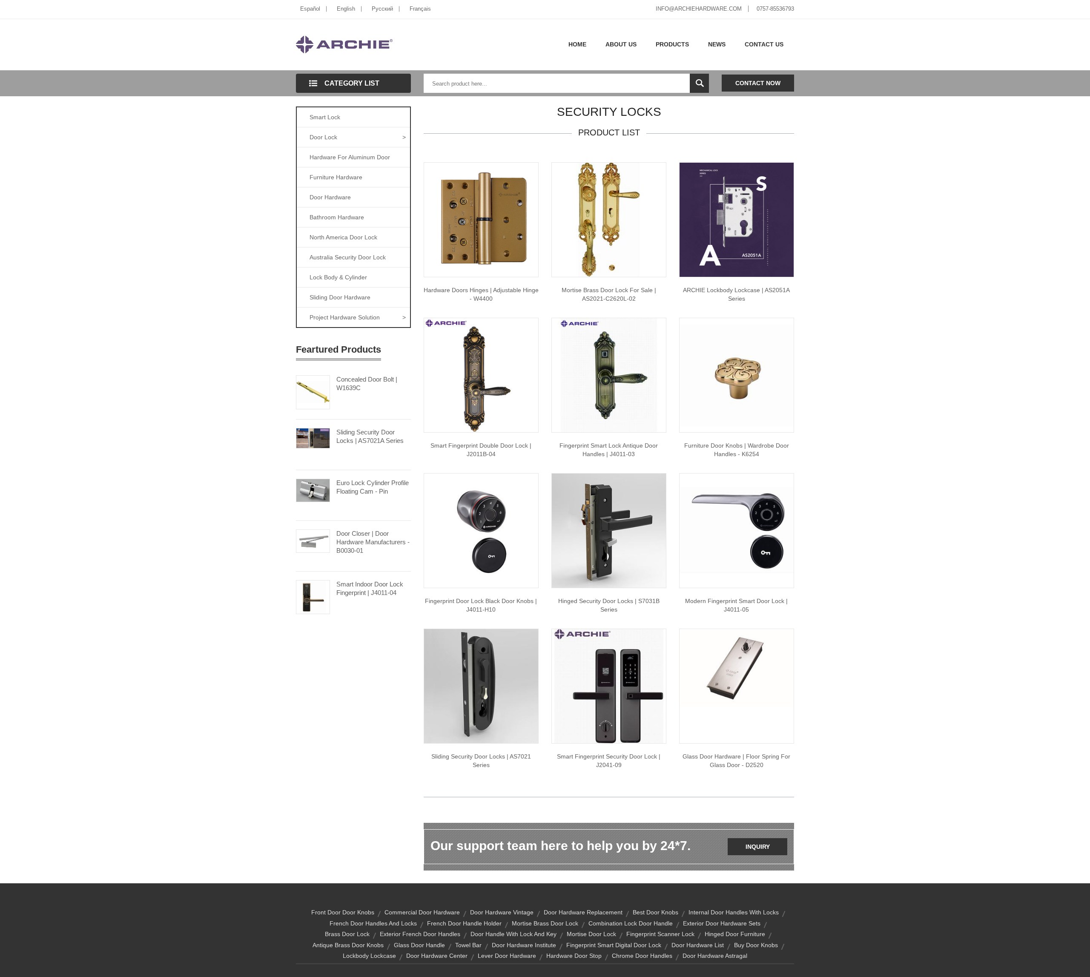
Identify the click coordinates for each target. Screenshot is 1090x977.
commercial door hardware (422, 912)
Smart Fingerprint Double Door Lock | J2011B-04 (480, 449)
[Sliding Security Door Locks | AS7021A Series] (313, 437)
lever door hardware (507, 955)
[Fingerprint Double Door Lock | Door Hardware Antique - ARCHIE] (481, 374)
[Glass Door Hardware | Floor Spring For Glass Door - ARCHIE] (737, 667)
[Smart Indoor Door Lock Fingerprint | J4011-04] (313, 596)
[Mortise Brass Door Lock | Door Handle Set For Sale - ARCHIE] (609, 219)
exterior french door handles (420, 934)
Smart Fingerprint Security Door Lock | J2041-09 (608, 760)
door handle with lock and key (513, 934)
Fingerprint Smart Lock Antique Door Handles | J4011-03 (608, 449)
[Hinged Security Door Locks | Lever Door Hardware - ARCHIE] (609, 530)
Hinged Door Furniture (735, 934)
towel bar (468, 945)
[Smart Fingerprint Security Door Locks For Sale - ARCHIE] (609, 685)
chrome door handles (642, 955)
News (717, 44)
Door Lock (358, 137)
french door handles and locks (373, 923)
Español (310, 9)
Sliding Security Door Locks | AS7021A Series (370, 436)
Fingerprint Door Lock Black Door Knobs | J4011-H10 (481, 605)
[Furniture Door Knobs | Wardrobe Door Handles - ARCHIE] (737, 374)
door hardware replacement (583, 912)
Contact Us (764, 44)
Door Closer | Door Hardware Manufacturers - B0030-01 (373, 542)
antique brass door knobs (348, 945)
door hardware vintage (502, 912)
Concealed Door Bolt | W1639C (366, 383)
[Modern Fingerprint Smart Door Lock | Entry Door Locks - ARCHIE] (737, 530)
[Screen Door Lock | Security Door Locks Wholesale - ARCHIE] (481, 685)
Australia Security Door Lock (348, 257)
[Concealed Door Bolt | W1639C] (313, 391)
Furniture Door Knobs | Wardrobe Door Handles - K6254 (736, 449)
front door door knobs (342, 912)
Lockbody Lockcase (369, 955)
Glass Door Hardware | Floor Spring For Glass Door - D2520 (736, 760)
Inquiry (758, 846)
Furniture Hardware (336, 177)
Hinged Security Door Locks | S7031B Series (609, 605)
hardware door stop (574, 955)
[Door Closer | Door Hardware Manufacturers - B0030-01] (313, 540)
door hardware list (697, 945)
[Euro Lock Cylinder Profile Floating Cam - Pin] (313, 489)
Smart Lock (325, 117)
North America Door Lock (343, 237)
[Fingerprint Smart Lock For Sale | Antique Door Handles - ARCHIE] (609, 374)
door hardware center (437, 955)
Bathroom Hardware (337, 217)
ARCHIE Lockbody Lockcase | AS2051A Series (736, 294)
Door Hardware (330, 197)
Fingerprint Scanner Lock (660, 934)
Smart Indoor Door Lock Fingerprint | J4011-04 (369, 588)
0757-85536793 (775, 9)
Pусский (382, 9)
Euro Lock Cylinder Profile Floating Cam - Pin (372, 487)
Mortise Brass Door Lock (545, 923)
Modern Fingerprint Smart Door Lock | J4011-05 (736, 605)
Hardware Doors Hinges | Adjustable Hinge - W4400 (481, 294)
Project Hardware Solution (358, 317)
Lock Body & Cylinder (338, 277)
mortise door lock (591, 934)
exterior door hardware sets (721, 923)
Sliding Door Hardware (340, 297)
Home (577, 44)
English (346, 9)
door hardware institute (524, 945)
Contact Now (757, 83)
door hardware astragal (715, 955)
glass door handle (419, 945)
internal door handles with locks (733, 912)
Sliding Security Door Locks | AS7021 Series (481, 760)
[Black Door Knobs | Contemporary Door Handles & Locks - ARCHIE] (481, 530)
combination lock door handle (630, 923)
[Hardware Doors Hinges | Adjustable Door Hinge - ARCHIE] (481, 219)
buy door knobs (756, 945)
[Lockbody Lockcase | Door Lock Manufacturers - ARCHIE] (737, 219)
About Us (621, 44)
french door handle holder (464, 923)
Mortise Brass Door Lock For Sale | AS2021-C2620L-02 (609, 294)
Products (672, 44)
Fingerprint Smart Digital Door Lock (613, 945)
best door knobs (655, 912)
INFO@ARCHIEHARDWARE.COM (699, 9)
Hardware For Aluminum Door (350, 157)
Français (420, 9)
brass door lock (347, 934)
